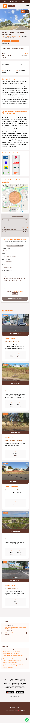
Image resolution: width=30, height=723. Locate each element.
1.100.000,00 (24, 53)
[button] (23, 1)
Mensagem (4, 275)
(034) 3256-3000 (16, 1)
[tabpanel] (15, 19)
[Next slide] (27, 19)
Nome (3, 253)
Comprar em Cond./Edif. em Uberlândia (12, 658)
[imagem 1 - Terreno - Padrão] (15, 323)
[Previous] (4, 322)
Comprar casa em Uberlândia (10, 662)
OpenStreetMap (25, 211)
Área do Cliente (7, 1)
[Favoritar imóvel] (27, 315)
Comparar (15, 41)
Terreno (4, 36)
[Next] (26, 322)
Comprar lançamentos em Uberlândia (12, 665)
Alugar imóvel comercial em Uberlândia (12, 657)
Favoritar (6, 41)
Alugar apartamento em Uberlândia (11, 651)
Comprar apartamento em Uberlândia (12, 660)
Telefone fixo (7, 270)
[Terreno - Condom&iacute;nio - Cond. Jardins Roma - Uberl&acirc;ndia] (11, 6)
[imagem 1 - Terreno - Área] (15, 422)
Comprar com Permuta (8, 667)
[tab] (23, 11)
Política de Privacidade (15, 696)
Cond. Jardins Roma (16, 36)
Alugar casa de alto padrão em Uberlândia (13, 655)
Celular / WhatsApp (6, 259)
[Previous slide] (2, 19)
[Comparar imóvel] (27, 318)
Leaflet (18, 211)
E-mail (3, 264)
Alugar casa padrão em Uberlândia (11, 653)
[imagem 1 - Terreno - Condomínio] (15, 372)
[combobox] (15, 250)
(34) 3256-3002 (9, 632)
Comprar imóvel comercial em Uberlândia (13, 664)
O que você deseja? (6, 248)
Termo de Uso (15, 698)
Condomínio (8, 36)
